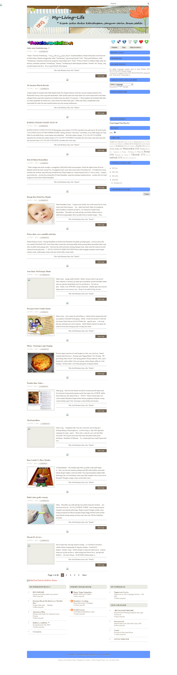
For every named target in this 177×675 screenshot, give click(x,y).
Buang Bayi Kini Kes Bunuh (39, 197)
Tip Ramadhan (33, 420)
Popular (114, 47)
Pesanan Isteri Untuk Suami (39, 309)
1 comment (44, 163)
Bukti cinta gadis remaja (37, 497)
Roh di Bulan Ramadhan (37, 160)
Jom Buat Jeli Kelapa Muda (39, 271)
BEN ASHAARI (38, 592)
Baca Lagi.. (101, 76)
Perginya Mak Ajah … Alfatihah (43, 605)
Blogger (107, 654)
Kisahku (139, 146)
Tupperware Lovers (121, 592)
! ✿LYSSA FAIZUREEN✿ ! (124, 610)
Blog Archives (135, 47)
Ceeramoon (37, 632)
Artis (119, 142)
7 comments (44, 349)
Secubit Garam (78, 610)
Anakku (112, 142)
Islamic (127, 144)
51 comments (45, 274)
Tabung (126, 155)
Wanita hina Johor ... (36, 383)
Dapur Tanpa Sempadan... (82, 592)
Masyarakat (128, 148)
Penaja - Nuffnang (128, 152)
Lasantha (88, 660)
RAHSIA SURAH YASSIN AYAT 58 (42, 123)
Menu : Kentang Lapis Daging (39, 346)
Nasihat (142, 149)
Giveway (113, 144)
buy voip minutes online (112, 660)
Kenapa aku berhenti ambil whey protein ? (46, 594)
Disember (117, 183)
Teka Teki (125, 158)
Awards (125, 142)
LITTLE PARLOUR (121, 639)
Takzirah (135, 154)
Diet (131, 142)
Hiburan (120, 144)
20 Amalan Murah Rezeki (38, 85)
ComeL (116, 630)
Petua (139, 152)
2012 (113, 172)
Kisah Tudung (130, 146)
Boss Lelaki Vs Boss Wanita (38, 460)
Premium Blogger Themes (98, 660)
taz (147, 155)
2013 (113, 168)
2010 (113, 180)
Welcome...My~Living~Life (87, 654)
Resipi (147, 151)
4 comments (43, 51)
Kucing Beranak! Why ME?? (42, 625)
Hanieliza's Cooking (80, 601)
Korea (146, 146)
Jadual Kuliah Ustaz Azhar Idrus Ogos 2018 (127, 623)
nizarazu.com (119, 621)
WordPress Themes (71, 660)
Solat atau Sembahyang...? (38, 48)
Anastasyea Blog (39, 612)
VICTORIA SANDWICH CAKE (83, 612)
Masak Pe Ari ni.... (35, 537)
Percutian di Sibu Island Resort (123, 632)
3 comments (43, 386)
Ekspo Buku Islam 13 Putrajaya (83, 603)
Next (84, 575)
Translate (125, 87)
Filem (148, 142)
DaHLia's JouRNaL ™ (41, 623)
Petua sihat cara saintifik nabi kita (41, 234)
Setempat (117, 155)
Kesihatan (119, 146)
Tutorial (132, 158)
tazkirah (113, 157)
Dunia (136, 142)
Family (142, 142)
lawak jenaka (114, 149)
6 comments (43, 200)
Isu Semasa (135, 144)
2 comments (44, 88)
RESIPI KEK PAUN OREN (82, 594)
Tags (124, 47)
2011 (113, 176)
